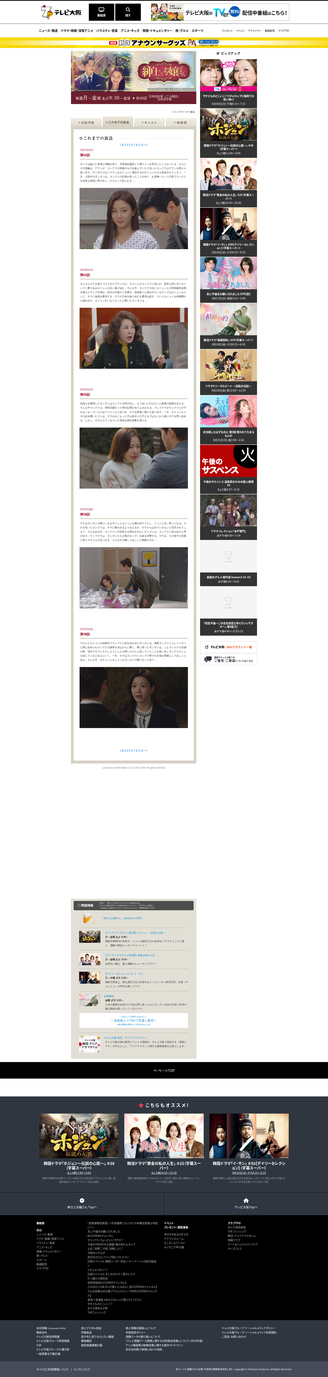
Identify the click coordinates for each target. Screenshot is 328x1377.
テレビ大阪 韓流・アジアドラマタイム (125, 1037)
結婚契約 (109, 996)
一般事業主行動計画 (48, 1354)
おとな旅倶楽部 (237, 1227)
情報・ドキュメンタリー (49, 1251)
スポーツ (41, 1260)
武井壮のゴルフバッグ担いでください (108, 1257)
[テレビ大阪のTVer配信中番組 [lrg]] (220, 19)
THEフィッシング (97, 1312)
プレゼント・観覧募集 (176, 1227)
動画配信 (270, 30)
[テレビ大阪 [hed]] (61, 12)
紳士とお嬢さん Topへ (82, 1207)
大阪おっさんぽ (96, 1253)
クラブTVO (283, 30)
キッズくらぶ (234, 1248)
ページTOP (166, 1070)
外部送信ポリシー (136, 1332)
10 (141, 144)
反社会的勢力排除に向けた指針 (144, 1349)
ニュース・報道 (44, 1234)
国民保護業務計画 (91, 1345)
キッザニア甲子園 (174, 1247)
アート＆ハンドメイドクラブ (242, 1244)
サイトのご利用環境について (52, 1369)
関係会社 (41, 1332)
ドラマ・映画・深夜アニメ (50, 1238)
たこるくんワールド (174, 1243)
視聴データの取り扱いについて (143, 1336)
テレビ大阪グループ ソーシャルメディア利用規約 (249, 1332)
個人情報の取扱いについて (141, 1328)
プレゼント (227, 30)
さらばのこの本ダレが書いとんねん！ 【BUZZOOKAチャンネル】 (122, 1287)
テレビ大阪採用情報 (48, 1336)
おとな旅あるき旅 (98, 1308)
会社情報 (51, 1328)
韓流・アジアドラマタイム (242, 1236)
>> (145, 144)
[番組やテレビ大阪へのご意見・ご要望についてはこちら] (228, 663)
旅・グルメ (42, 1255)
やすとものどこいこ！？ (100, 1304)
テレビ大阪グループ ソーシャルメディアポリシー (249, 1328)
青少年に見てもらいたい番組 (97, 1336)
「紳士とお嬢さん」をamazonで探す (121, 918)
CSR (38, 1345)
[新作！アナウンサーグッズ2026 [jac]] (164, 42)
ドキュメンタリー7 (97, 1270)
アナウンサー (255, 30)
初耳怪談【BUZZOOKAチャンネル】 (107, 1282)
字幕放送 (86, 1332)
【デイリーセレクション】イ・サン (124, 973)
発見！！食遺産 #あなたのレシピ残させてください (115, 1299)
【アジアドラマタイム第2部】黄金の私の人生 (129, 955)
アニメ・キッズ (44, 1247)
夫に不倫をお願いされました (104, 1231)
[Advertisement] (133, 807)
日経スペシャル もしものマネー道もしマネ (111, 1274)
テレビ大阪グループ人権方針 (52, 1349)
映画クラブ (234, 1240)
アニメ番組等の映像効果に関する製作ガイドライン (154, 1345)
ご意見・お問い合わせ (234, 1336)
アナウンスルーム (174, 1238)
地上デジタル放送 (91, 1328)
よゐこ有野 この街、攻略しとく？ (105, 1248)
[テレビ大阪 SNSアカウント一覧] (228, 651)
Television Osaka (257, 1369)
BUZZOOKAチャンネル (100, 1236)
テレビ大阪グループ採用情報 (52, 1341)
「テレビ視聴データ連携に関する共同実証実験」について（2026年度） (164, 1341)
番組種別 (86, 1341)
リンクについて (82, 1369)
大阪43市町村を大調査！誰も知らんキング (111, 1244)
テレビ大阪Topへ (246, 1207)
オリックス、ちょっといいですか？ (105, 1240)
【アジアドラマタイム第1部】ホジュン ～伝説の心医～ (135, 932)
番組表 (40, 1223)
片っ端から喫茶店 (98, 1278)
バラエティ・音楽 (45, 1243)
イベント (240, 30)
